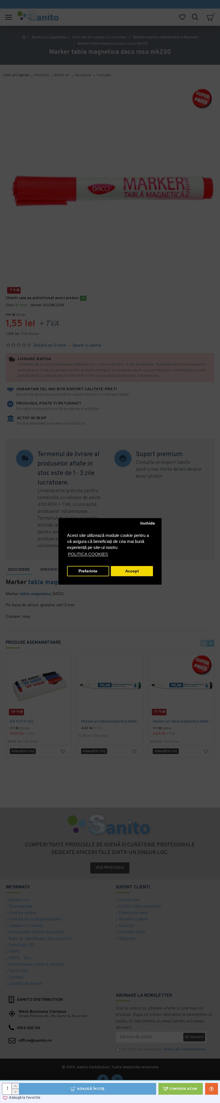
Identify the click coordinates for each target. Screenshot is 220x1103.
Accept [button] (132, 571)
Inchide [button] (147, 523)
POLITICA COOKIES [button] (88, 554)
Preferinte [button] (87, 571)
